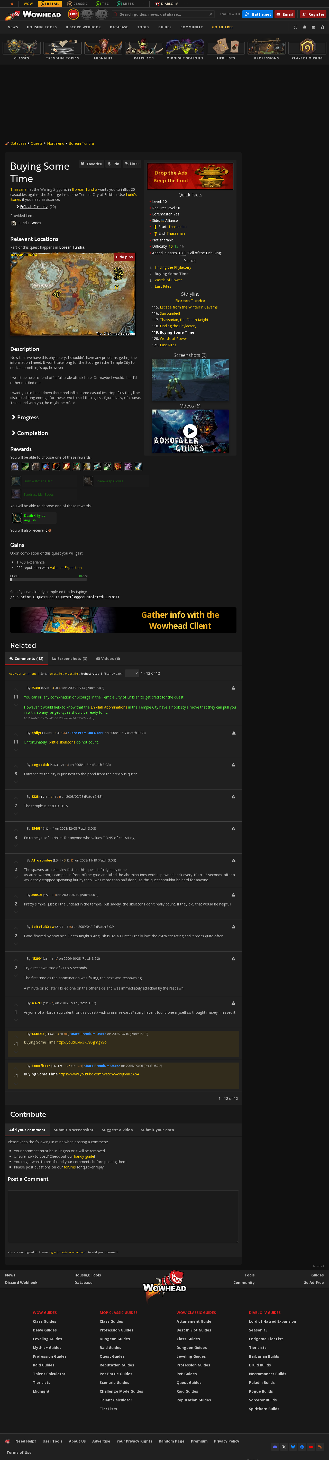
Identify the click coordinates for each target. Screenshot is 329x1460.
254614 (36, 828)
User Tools (52, 1441)
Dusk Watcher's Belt (38, 481)
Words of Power (168, 279)
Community (191, 27)
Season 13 (258, 1330)
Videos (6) (190, 406)
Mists (128, 4)
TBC (105, 4)
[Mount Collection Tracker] (123, 620)
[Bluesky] (293, 1447)
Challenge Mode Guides (121, 1391)
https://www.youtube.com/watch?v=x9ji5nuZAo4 (99, 1074)
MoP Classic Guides (119, 1312)
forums (70, 1167)
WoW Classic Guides (196, 1312)
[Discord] (275, 1447)
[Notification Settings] (304, 27)
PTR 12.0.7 (101, 14)
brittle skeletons (62, 742)
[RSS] (320, 1447)
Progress (28, 417)
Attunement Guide (194, 1321)
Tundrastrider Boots (38, 494)
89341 (35, 687)
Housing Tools (88, 1275)
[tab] (26, 658)
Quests (37, 143)
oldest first (72, 673)
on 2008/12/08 (66, 828)
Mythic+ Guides (47, 1347)
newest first (55, 673)
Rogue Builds (261, 1391)
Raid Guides (43, 1365)
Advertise (101, 1441)
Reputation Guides (117, 1365)
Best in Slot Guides (194, 1330)
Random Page (172, 1441)
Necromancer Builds (267, 1373)
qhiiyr (36, 732)
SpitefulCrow (42, 926)
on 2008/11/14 (81, 764)
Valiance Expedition (66, 567)
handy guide (84, 1156)
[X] (284, 1447)
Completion (32, 433)
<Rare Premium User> (85, 732)
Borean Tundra (81, 143)
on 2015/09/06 (132, 1065)
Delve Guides (45, 1330)
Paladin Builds (262, 1382)
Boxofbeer (40, 1065)
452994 (36, 958)
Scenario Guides (114, 1382)
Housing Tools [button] (42, 27)
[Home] (34, 14)
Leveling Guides (47, 1338)
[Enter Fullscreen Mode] (295, 27)
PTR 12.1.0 (87, 14)
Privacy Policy (226, 1441)
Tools (249, 1275)
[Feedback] (313, 27)
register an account (74, 1252)
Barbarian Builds (264, 1356)
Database (119, 27)
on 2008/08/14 (74, 687)
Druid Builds (260, 1365)
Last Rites (163, 286)
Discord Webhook (83, 27)
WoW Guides (45, 1312)
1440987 (37, 1033)
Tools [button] (143, 27)
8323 (35, 796)
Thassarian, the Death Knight (184, 319)
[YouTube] (311, 1447)
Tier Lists (41, 1382)
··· (142, 4)
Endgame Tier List (266, 1338)
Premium (199, 1441)
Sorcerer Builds (263, 1400)
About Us (77, 1441)
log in (52, 1252)
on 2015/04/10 (118, 1033)
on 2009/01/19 (68, 894)
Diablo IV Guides (265, 1312)
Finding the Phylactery (173, 267)
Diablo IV (169, 4)
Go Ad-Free (222, 27)
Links (134, 163)
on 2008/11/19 (86, 860)
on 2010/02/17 (66, 1003)
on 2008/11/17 (115, 732)
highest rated (90, 673)
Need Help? (25, 1441)
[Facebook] (302, 1447)
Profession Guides (50, 1356)
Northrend (55, 143)
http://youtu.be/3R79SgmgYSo (82, 1042)
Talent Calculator (49, 1373)
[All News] (12, 4)
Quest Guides (112, 1356)
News (13, 27)
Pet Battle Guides (116, 1373)
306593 (36, 894)
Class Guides (44, 1321)
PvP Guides (187, 1373)
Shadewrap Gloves (109, 481)
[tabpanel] (123, 885)
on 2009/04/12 (84, 926)
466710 (36, 1003)
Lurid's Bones (30, 222)
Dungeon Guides (115, 1338)
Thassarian (177, 226)
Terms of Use (19, 1452)
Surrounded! (170, 313)
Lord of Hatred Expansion (272, 1321)
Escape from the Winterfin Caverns (189, 307)
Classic (81, 4)
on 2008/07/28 (72, 796)
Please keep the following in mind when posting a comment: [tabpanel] (67, 1196)
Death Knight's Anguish (34, 517)
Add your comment (22, 673)
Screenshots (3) (190, 355)
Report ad (318, 1266)
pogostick (40, 764)
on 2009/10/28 (70, 958)
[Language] (322, 27)
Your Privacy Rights (134, 1441)
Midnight (41, 1391)
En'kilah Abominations (109, 707)
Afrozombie (41, 860)
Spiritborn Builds (264, 1408)
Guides (164, 27)
